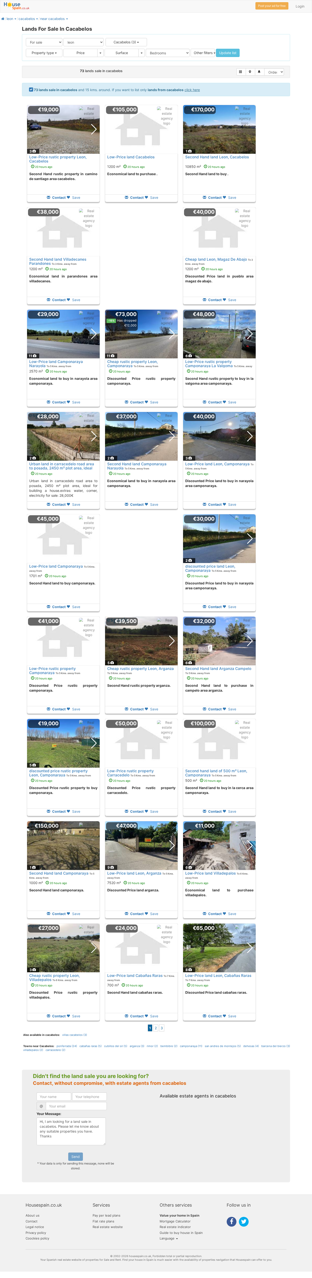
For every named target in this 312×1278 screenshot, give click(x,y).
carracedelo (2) (55, 1050)
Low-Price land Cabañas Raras (135, 975)
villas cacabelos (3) (74, 1035)
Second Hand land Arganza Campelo (218, 668)
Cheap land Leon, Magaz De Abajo (216, 259)
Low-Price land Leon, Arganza (134, 873)
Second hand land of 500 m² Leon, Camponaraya (216, 773)
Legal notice (35, 1227)
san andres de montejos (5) (223, 1046)
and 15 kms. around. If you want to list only (117, 90)
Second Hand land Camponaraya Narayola (136, 466)
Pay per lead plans (106, 1215)
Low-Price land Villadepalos (210, 873)
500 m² (203, 780)
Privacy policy (36, 1233)
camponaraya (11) (191, 1046)
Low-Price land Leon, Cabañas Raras (218, 975)
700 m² (125, 985)
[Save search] (259, 72)
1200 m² (126, 166)
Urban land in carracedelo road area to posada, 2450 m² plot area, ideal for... (61, 468)
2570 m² (48, 371)
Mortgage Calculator (175, 1221)
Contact (32, 1221)
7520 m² (126, 883)
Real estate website (108, 1227)
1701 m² (47, 576)
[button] (15, 19)
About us (32, 1215)
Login (300, 6)
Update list (227, 53)
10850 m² (205, 166)
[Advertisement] (141, 259)
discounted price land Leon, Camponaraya (210, 568)
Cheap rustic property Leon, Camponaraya (132, 363)
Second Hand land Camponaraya (58, 873)
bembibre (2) (168, 1046)
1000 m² (48, 883)
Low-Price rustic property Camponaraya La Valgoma (209, 363)
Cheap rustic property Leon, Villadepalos (54, 977)
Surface (122, 53)
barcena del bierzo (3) (275, 1046)
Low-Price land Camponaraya (56, 566)
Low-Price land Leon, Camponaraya (217, 464)
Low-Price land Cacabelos (131, 157)
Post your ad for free (272, 6)
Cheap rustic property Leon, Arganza (140, 668)
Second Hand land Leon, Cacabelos (217, 157)
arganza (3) (137, 1046)
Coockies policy (37, 1238)
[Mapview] (250, 72)
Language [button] (168, 1238)
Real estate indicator (175, 1227)
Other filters (204, 53)
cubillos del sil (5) (115, 1046)
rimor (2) (152, 1046)
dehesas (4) (251, 1046)
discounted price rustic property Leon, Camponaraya (58, 773)
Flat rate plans (103, 1221)
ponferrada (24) (67, 1046)
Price (81, 53)
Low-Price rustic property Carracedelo (130, 773)
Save (75, 197)
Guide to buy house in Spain (181, 1233)
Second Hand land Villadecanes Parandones (57, 261)
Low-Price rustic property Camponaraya (52, 670)
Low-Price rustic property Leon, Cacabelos (58, 159)
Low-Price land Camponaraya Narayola (56, 363)
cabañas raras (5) (90, 1046)
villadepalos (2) (33, 1050)
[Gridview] (241, 72)
